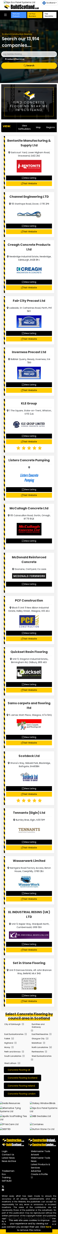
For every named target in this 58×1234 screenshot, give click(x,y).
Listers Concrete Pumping (29, 460)
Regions (50, 127)
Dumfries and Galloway (38, 1025)
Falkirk (7, 1038)
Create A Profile (39, 1174)
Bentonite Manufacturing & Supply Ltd (29, 142)
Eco (4, 1174)
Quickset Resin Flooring (29, 652)
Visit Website (30, 183)
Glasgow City (38, 1038)
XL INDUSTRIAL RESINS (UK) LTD (29, 914)
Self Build (6, 1180)
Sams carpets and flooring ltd (29, 705)
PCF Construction (29, 600)
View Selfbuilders (24, 127)
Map (38, 127)
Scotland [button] (50, 2)
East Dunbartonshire (13, 1034)
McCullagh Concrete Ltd (29, 508)
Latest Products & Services (40, 1166)
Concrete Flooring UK (19, 1069)
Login (4, 1151)
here (48, 1226)
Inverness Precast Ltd (29, 352)
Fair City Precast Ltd (29, 301)
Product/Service (14, 59)
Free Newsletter (49, 15)
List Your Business (32, 15)
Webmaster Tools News (40, 1159)
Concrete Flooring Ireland (21, 1085)
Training (6, 1177)
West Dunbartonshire (41, 1056)
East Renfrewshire (40, 1034)
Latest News (8, 1157)
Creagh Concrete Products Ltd (29, 247)
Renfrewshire (38, 1051)
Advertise (36, 1171)
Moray (7, 1047)
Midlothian (37, 1043)
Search (30, 65)
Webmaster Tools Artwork (40, 1153)
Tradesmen (8, 1171)
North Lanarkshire (40, 1047)
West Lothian (10, 1063)
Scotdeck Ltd (29, 756)
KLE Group (29, 403)
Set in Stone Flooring (29, 963)
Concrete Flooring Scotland (22, 1077)
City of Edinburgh (12, 1024)
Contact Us (8, 1154)
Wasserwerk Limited (29, 861)
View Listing (30, 177)
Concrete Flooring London (22, 1093)
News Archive (9, 1161)
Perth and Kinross (12, 1051)
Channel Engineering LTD (29, 196)
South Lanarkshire (12, 1056)
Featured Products (16, 15)
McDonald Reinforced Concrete (29, 559)
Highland (8, 1043)
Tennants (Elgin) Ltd (29, 812)
